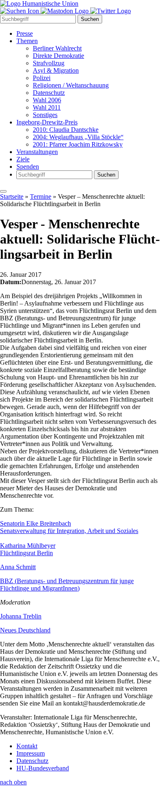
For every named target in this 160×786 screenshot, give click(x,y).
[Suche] (20, 10)
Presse (24, 33)
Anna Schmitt (18, 566)
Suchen (90, 19)
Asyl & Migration (56, 70)
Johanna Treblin (20, 616)
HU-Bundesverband (42, 768)
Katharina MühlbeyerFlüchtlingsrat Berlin (27, 549)
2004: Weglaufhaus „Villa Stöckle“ (78, 136)
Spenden (27, 166)
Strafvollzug (48, 63)
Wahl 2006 (47, 100)
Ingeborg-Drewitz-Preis (47, 122)
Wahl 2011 (47, 107)
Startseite (11, 196)
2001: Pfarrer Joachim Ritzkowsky (78, 144)
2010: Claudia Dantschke (65, 129)
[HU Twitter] (110, 10)
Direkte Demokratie (58, 55)
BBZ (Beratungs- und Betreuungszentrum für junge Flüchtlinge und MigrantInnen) (67, 584)
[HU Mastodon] (65, 10)
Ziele (23, 159)
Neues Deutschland (25, 630)
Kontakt (26, 745)
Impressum (30, 753)
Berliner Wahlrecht (57, 48)
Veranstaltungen (37, 151)
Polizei (41, 77)
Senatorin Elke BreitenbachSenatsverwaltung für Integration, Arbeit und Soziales (69, 527)
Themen (27, 40)
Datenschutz (49, 92)
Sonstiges (45, 114)
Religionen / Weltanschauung (71, 85)
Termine (40, 196)
